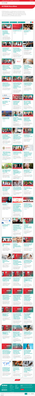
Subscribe (22, 389)
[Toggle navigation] (32, 3)
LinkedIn (3, 390)
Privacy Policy (16, 388)
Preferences (32, 393)
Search (31, 22)
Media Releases (17, 387)
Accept (26, 393)
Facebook (5, 390)
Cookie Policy (2, 395)
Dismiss (29, 393)
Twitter (2, 390)
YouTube (6, 390)
